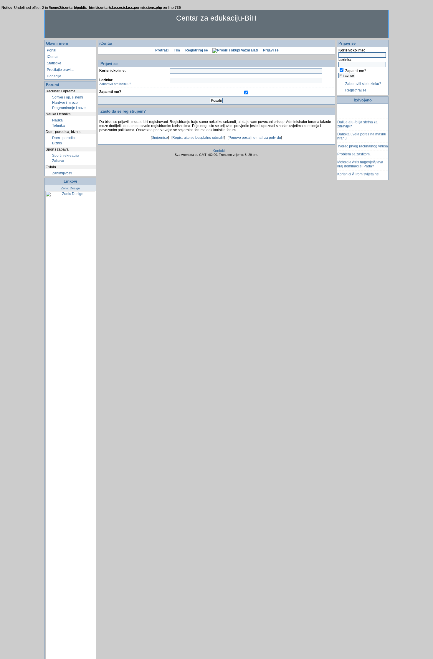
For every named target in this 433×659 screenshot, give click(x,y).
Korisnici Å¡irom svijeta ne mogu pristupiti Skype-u (358, 173)
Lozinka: (115, 82)
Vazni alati (249, 50)
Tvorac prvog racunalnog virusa (362, 143)
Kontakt (219, 151)
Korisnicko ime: (112, 71)
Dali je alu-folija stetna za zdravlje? (357, 121)
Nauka (57, 120)
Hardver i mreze (64, 103)
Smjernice (160, 138)
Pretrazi (161, 50)
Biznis (56, 143)
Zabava (57, 161)
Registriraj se (196, 50)
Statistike (53, 63)
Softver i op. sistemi (67, 97)
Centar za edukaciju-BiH (216, 18)
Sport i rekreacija (65, 156)
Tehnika (58, 126)
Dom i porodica (64, 138)
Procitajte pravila (60, 70)
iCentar (52, 57)
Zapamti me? (110, 92)
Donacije (53, 76)
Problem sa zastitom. (354, 151)
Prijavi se (270, 50)
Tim (176, 50)
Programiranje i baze (68, 108)
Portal (51, 50)
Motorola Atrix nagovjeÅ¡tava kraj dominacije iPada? (360, 161)
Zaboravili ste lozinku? (115, 84)
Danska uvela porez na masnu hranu (361, 133)
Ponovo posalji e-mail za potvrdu (255, 138)
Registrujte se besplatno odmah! (198, 138)
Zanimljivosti (61, 173)
